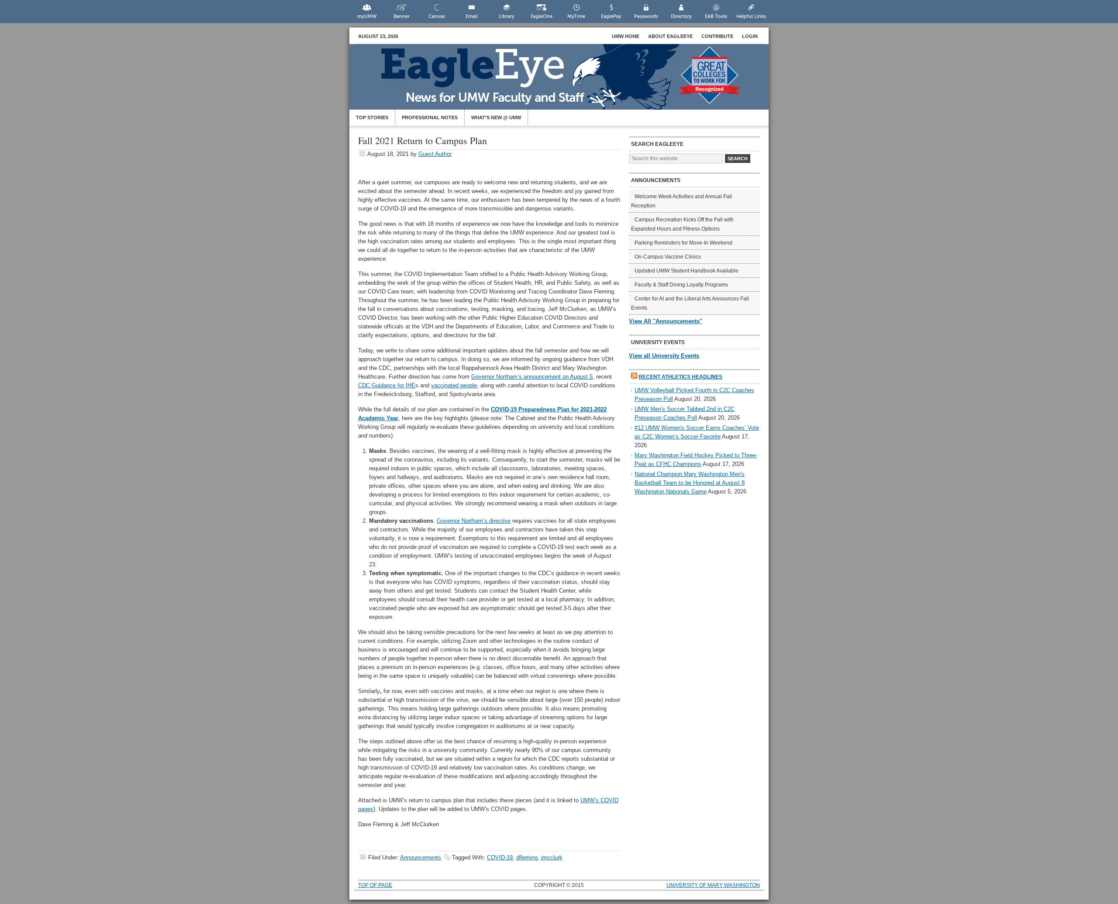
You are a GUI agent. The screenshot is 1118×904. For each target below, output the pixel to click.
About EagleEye (670, 36)
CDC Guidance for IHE (386, 385)
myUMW (366, 16)
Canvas (436, 16)
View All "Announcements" (665, 321)
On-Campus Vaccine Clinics (668, 257)
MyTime (576, 16)
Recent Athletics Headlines (680, 377)
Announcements (420, 857)
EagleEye (567, 81)
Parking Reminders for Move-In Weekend (683, 243)
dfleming (527, 857)
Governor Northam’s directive (474, 521)
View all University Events (664, 355)
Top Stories (372, 117)
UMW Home (625, 36)
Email (472, 16)
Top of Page (375, 885)
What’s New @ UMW (496, 117)
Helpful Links (751, 16)
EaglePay (611, 16)
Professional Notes (430, 117)
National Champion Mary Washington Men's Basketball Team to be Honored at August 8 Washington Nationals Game (690, 483)
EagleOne (541, 16)
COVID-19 (500, 857)
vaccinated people (454, 385)
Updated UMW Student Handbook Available (686, 271)
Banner (401, 16)
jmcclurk (551, 857)
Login (750, 36)
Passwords (646, 16)
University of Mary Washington (713, 885)
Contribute (717, 36)
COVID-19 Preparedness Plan (531, 409)
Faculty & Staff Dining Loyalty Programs (681, 285)
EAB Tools (716, 16)
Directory (681, 16)
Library (506, 16)
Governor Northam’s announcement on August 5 (532, 376)
